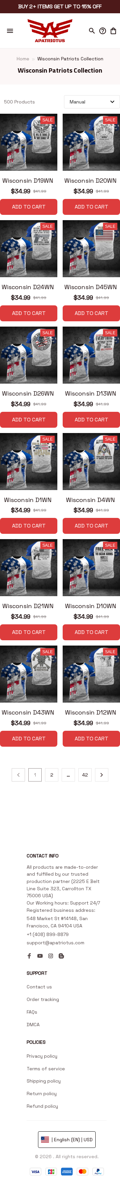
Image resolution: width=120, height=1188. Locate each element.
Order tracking (43, 999)
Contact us (39, 987)
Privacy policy (42, 1056)
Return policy (42, 1093)
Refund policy (42, 1106)
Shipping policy (44, 1081)
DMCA (33, 1025)
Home (23, 59)
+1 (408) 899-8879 (48, 936)
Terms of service (46, 1069)
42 (85, 775)
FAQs (32, 1012)
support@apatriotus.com (55, 945)
